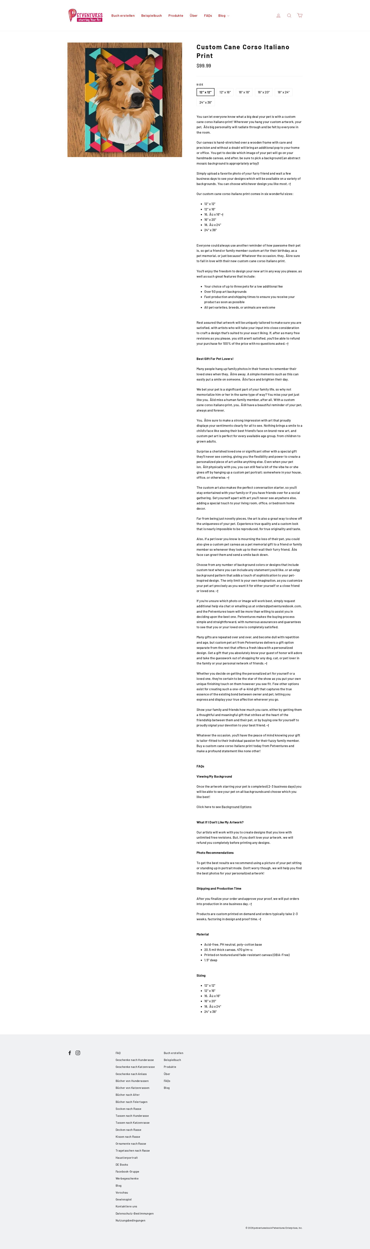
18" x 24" (284, 92)
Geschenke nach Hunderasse (135, 1060)
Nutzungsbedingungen (130, 1220)
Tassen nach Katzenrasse (133, 1122)
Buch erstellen (123, 15)
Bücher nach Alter (128, 1094)
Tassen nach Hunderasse (132, 1115)
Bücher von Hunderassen (132, 1081)
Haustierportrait (127, 1157)
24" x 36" (205, 102)
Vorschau (122, 1192)
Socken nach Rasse (128, 1108)
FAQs (208, 15)
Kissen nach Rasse (128, 1136)
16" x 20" (264, 92)
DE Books (122, 1164)
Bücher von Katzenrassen (133, 1087)
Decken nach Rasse (128, 1129)
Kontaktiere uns (126, 1206)
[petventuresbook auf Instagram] (78, 1052)
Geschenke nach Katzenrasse (135, 1066)
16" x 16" (244, 92)
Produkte (175, 15)
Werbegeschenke (127, 1178)
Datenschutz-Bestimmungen (135, 1213)
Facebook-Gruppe (127, 1171)
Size (200, 84)
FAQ (118, 1053)
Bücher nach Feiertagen (131, 1101)
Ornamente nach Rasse (131, 1143)
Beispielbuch (151, 15)
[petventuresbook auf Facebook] (69, 1052)
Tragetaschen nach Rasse (133, 1150)
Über (194, 15)
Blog (222, 15)
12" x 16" (225, 92)
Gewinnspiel (124, 1199)
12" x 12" (205, 92)
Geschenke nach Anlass (131, 1074)
